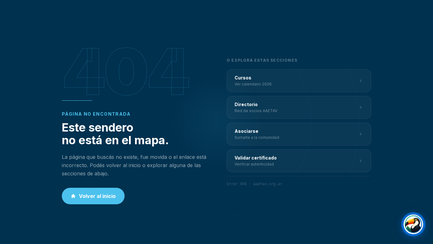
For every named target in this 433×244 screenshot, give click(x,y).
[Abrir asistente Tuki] (413, 224)
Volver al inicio (97, 196)
